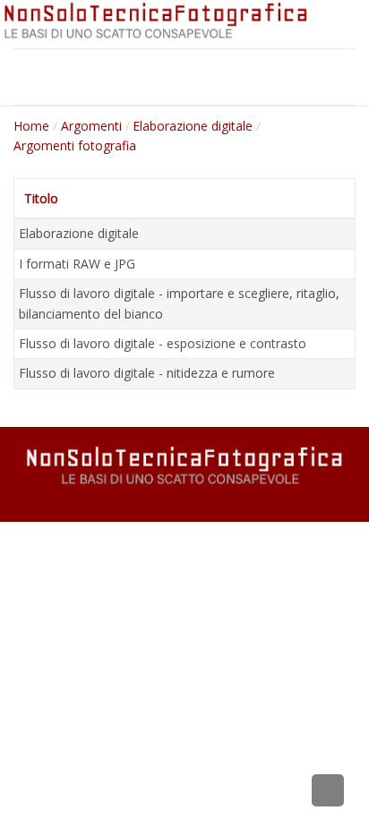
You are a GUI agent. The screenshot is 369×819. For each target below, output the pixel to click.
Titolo (41, 198)
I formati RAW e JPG (77, 263)
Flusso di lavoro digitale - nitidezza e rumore (147, 372)
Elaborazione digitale (79, 233)
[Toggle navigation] (22, 77)
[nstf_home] (156, 21)
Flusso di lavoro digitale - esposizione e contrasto (162, 343)
